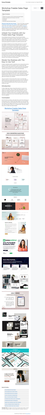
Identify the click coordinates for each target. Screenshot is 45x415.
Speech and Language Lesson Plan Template (13, 402)
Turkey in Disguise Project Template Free (12, 404)
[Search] (42, 8)
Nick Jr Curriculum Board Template (11, 396)
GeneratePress (28, 413)
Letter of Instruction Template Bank (11, 395)
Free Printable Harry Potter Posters (11, 391)
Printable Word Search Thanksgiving (11, 400)
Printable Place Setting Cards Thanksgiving (12, 398)
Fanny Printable (6, 2)
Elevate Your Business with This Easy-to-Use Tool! (11, 17)
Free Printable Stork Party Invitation (11, 393)
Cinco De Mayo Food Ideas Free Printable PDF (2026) (34, 2)
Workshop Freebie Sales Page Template (9, 21)
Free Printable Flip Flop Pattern (10, 389)
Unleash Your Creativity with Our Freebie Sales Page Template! (13, 16)
